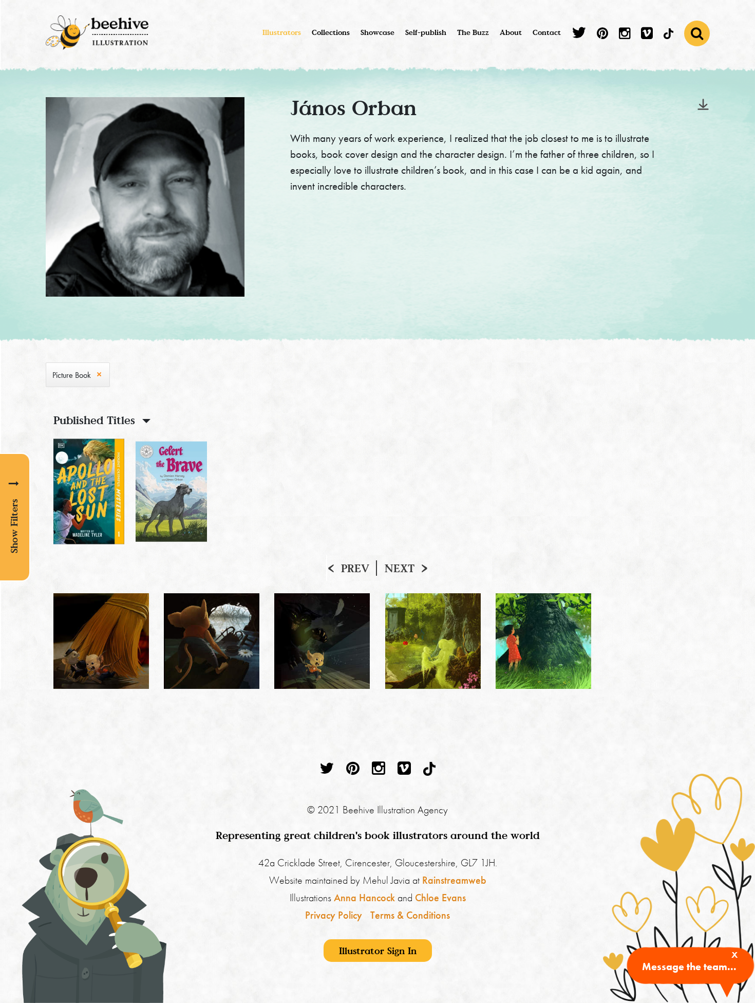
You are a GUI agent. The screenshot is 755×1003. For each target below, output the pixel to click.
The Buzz (473, 32)
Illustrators (281, 32)
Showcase (377, 32)
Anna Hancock (364, 897)
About (511, 32)
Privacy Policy (333, 915)
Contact (547, 32)
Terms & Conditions (410, 915)
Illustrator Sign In (378, 950)
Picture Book (71, 375)
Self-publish (425, 32)
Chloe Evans (440, 897)
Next (399, 568)
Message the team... (689, 966)
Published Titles (94, 420)
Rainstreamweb (454, 880)
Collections (331, 32)
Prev (355, 568)
